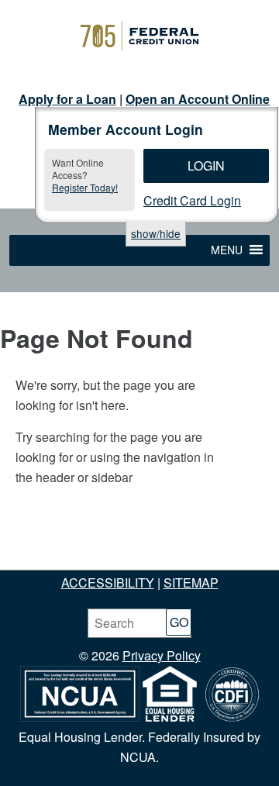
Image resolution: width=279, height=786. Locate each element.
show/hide (156, 233)
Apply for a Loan (67, 99)
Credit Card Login (192, 200)
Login (206, 165)
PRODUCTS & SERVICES (89, 562)
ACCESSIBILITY (107, 582)
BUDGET (166, 542)
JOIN (75, 542)
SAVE (116, 542)
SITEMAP (191, 582)
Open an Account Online (198, 99)
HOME (32, 542)
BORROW (231, 542)
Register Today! (85, 187)
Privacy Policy (161, 655)
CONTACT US (213, 562)
